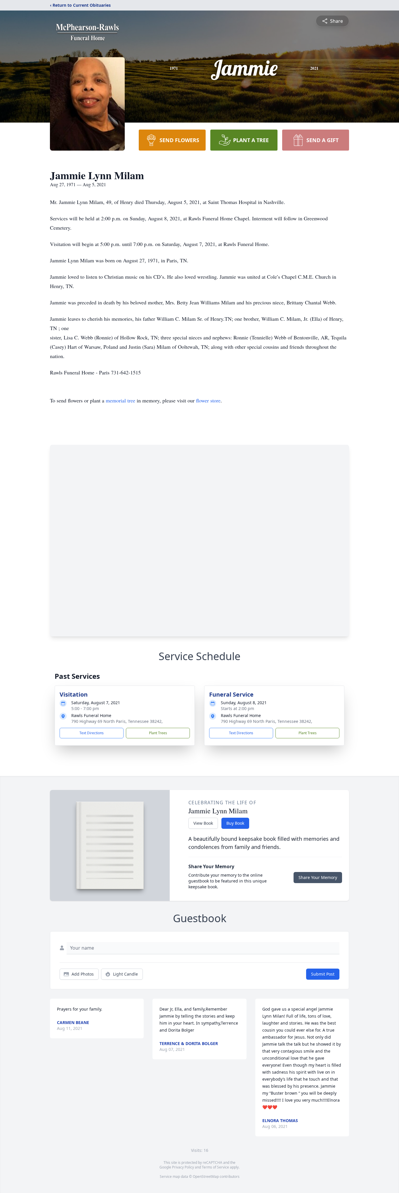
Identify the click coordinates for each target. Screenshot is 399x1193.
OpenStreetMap (206, 1176)
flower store (208, 400)
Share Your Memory (318, 877)
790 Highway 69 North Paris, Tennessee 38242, (117, 721)
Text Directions (91, 732)
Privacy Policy (183, 1167)
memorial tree (120, 400)
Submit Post (322, 974)
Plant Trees (158, 732)
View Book (203, 823)
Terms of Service (215, 1167)
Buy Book (235, 823)
